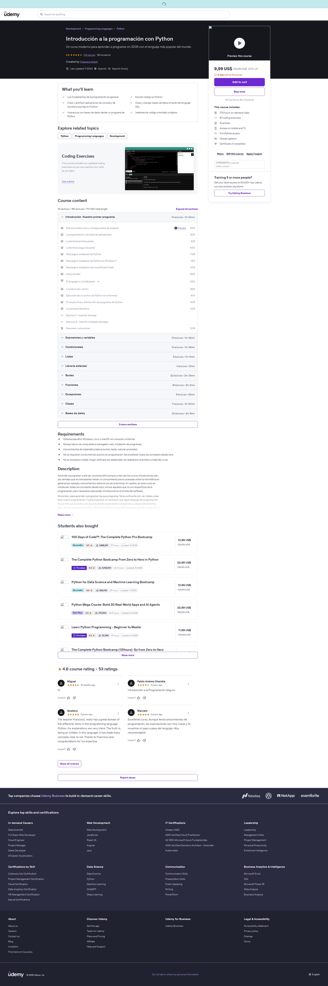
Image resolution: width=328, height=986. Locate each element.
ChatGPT (91, 889)
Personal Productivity (255, 845)
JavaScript (92, 834)
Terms (247, 941)
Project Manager (17, 845)
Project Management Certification (26, 879)
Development (73, 28)
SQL (246, 879)
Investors (13, 946)
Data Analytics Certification (22, 889)
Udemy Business (53, 796)
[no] (74, 698)
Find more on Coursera (20, 951)
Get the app (93, 925)
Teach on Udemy (95, 931)
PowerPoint (171, 894)
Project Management (255, 840)
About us (13, 925)
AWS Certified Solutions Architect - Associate (189, 845)
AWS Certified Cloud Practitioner (182, 834)
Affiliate (91, 941)
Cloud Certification (18, 884)
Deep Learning (94, 894)
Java (89, 850)
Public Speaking (173, 884)
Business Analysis (253, 894)
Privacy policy (251, 931)
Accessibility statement (256, 925)
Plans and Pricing (96, 936)
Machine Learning (96, 884)
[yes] (68, 698)
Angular (91, 845)
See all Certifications (19, 899)
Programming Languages (99, 28)
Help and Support (96, 946)
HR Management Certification (24, 894)
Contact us (14, 936)
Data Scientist (15, 829)
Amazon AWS (172, 829)
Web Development (97, 829)
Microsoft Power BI (254, 884)
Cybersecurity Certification (22, 873)
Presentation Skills (175, 879)
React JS (91, 840)
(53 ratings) (89, 55)
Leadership (250, 829)
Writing (169, 889)
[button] (159, 168)
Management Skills (254, 834)
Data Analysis (251, 889)
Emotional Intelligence (256, 850)
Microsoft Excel (252, 873)
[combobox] (133, 14)
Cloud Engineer (16, 840)
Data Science (94, 873)
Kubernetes (171, 850)
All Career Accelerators (20, 855)
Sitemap (248, 936)
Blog (10, 941)
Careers (12, 931)
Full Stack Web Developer (22, 834)
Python (120, 28)
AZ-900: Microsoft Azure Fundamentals (186, 840)
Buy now (239, 91)
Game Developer (17, 850)
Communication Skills (176, 873)
